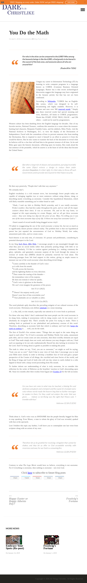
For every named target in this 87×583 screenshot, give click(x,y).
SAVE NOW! (71, 2)
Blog (35, 39)
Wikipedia (51, 101)
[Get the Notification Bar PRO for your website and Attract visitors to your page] (2, 2)
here (30, 472)
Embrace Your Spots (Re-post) (15, 547)
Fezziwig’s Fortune (72, 499)
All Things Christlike (58, 579)
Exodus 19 (57, 372)
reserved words (64, 109)
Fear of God (42, 39)
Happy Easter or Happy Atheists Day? (18, 501)
